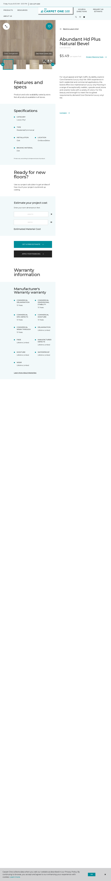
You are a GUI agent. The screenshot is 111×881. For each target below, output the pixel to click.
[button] (76, 17)
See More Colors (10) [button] (43, 54)
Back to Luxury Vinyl (70, 29)
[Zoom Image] (6, 26)
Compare (63, 113)
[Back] (2, 64)
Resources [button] (22, 10)
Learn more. (15, 877)
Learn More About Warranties (25, 373)
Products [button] (8, 10)
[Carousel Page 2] (21, 64)
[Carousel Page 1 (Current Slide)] (8, 64)
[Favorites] (80, 17)
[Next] (52, 64)
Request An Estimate (98, 10)
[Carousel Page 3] (34, 64)
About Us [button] (7, 16)
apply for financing (31, 254)
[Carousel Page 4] (47, 64)
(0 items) (84, 17)
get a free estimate (31, 244)
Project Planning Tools (94, 57)
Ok (92, 874)
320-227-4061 (35, 4)
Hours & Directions (82, 10)
